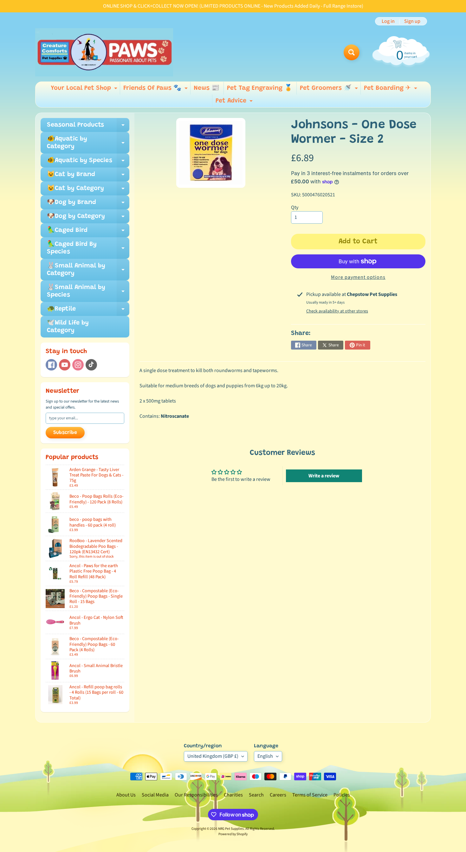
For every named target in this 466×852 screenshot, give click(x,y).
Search (256, 794)
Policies (341, 794)
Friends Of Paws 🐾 (156, 90)
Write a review (323, 475)
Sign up (412, 21)
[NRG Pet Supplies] (104, 52)
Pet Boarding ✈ (391, 90)
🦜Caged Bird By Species (88, 248)
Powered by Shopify (233, 834)
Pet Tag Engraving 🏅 (259, 88)
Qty (294, 207)
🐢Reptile (88, 311)
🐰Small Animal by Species (88, 291)
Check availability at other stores (337, 311)
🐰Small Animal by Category (88, 270)
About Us (126, 794)
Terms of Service (309, 794)
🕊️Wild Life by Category (68, 327)
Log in (388, 21)
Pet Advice (235, 102)
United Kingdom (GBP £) (212, 756)
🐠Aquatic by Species (88, 162)
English (265, 756)
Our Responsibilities (196, 794)
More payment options (358, 277)
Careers (278, 794)
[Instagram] (78, 364)
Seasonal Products (88, 127)
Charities (233, 794)
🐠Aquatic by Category (88, 143)
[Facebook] (51, 364)
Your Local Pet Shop (85, 90)
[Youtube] (64, 364)
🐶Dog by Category (88, 218)
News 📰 (206, 88)
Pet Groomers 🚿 (329, 90)
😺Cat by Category (88, 190)
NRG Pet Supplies (231, 828)
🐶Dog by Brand (88, 204)
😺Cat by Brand (88, 176)
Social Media (155, 794)
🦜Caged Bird (88, 232)
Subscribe (65, 432)
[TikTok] (91, 364)
